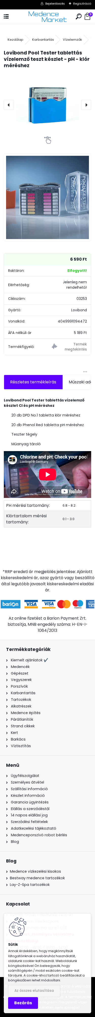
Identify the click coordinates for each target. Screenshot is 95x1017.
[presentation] (9, 105)
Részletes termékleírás (33, 382)
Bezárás (23, 1003)
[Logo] (47, 16)
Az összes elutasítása (34, 990)
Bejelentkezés (55, 4)
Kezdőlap (15, 39)
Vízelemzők (72, 39)
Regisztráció (82, 4)
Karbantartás (43, 39)
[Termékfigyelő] (69, 347)
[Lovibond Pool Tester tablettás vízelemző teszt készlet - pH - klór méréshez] (47, 104)
